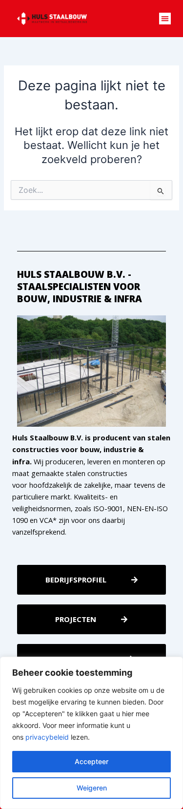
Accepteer (91, 761)
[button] (165, 18)
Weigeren (92, 788)
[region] (91, 733)
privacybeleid (47, 737)
